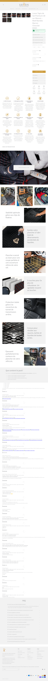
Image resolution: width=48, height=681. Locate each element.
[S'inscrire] (18, 669)
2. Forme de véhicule (36, 51)
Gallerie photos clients (21, 652)
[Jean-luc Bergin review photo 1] (7, 450)
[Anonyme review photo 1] (6, 398)
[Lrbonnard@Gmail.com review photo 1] (9, 440)
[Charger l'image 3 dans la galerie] (14, 15)
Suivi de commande (30, 652)
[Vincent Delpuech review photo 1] (8, 418)
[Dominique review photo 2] (16, 429)
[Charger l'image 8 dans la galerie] (9, 20)
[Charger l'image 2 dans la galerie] (9, 15)
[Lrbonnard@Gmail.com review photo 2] (22, 440)
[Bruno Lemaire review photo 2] (18, 409)
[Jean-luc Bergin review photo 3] (29, 450)
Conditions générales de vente (40, 652)
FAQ (28, 654)
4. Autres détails (35, 65)
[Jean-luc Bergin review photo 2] (18, 450)
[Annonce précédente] (3, 1)
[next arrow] (45, 195)
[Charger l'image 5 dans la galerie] (23, 15)
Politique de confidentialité (39, 654)
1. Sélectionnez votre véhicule (37, 44)
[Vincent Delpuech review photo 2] (19, 418)
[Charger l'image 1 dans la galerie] (4, 15)
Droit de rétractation (40, 656)
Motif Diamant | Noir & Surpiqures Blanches (8, 203)
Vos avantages (20, 654)
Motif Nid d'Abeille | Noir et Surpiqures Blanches (25, 204)
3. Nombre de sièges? (36, 58)
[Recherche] (3, 5)
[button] (34, 27)
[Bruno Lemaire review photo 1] (7, 409)
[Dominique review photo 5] (6, 430)
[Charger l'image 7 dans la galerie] (4, 20)
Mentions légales (39, 658)
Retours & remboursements (30, 657)
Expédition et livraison (21, 657)
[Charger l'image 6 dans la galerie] (28, 15)
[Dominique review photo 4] (34, 429)
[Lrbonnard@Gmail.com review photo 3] (35, 440)
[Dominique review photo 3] (25, 429)
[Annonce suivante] (45, 1)
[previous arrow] (2, 195)
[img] (4, 391)
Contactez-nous (29, 658)
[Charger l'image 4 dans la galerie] (19, 15)
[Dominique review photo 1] (7, 429)
